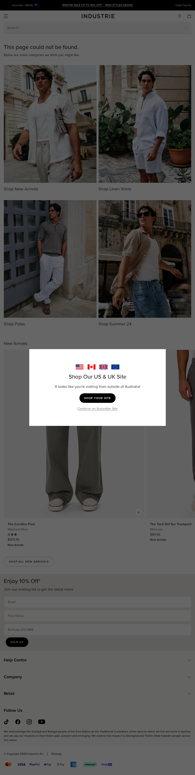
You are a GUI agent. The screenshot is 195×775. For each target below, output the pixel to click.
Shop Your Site (97, 398)
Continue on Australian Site (97, 409)
